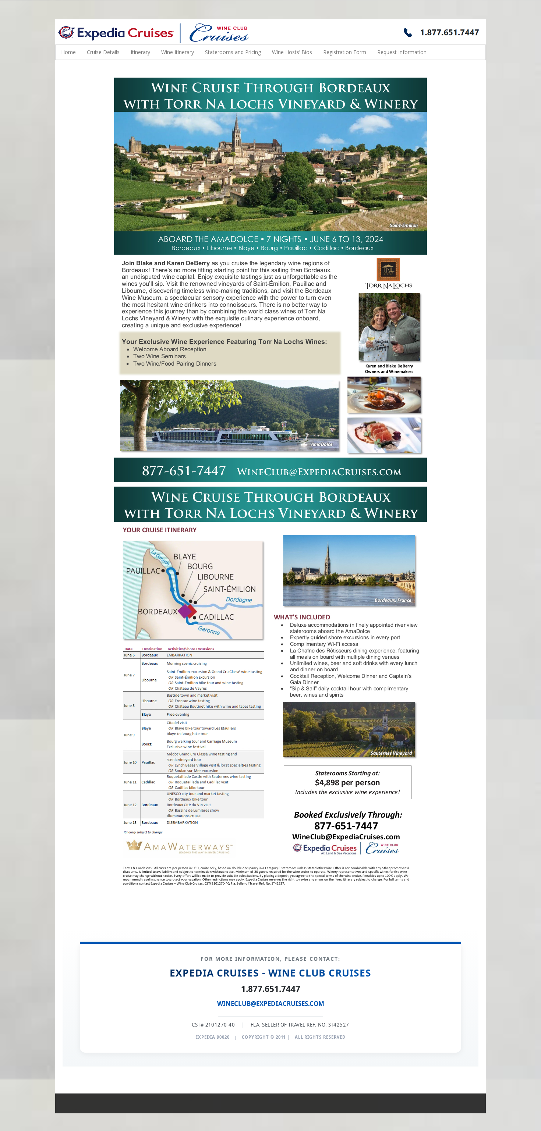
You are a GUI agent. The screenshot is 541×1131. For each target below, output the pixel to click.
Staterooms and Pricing (233, 52)
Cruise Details (103, 52)
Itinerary (140, 52)
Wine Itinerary (177, 52)
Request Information (402, 52)
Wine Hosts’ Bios (292, 52)
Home (68, 52)
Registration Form (344, 52)
